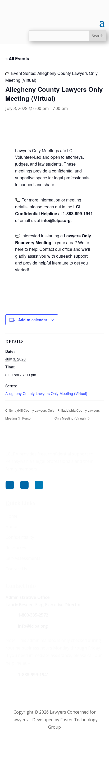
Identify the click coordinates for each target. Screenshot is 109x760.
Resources (16, 548)
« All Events (17, 58)
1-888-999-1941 (33, 674)
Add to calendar (32, 319)
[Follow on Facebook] (10, 485)
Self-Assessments (23, 558)
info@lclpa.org (33, 626)
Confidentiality (20, 537)
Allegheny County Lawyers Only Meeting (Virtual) (46, 393)
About (12, 527)
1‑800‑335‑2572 (33, 615)
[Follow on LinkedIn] (39, 485)
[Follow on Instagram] (24, 485)
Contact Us (16, 569)
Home (11, 516)
